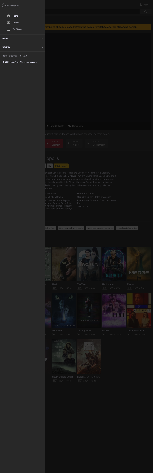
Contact (23, 56)
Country (6, 47)
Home (15, 15)
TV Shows (17, 29)
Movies (16, 22)
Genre (5, 38)
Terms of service (10, 56)
